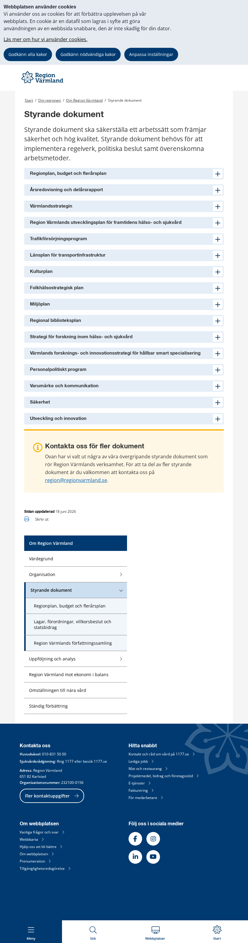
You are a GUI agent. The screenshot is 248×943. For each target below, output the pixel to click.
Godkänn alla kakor (27, 54)
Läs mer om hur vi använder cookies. (45, 39)
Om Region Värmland (84, 100)
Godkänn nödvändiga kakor (88, 54)
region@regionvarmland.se (76, 480)
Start (29, 100)
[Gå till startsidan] (43, 83)
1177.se (100, 761)
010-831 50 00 (54, 754)
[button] (124, 173)
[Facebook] (135, 839)
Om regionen (49, 100)
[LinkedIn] (135, 857)
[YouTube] (153, 857)
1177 (69, 761)
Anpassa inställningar (151, 54)
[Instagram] (153, 839)
